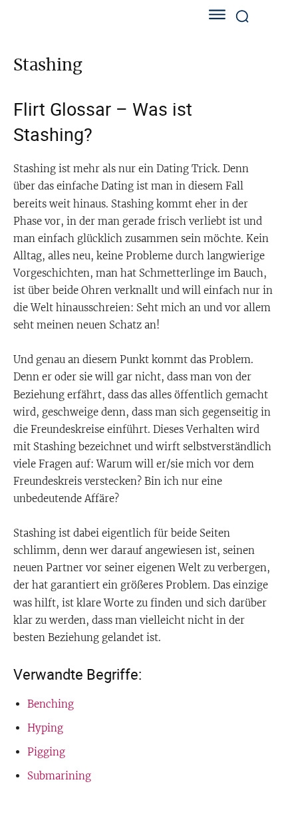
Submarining (59, 775)
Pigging (46, 752)
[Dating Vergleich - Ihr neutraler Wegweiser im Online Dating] (93, 16)
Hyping (45, 728)
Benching (50, 704)
